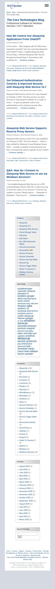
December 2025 (25, 491)
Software (22, 431)
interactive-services (25, 345)
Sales (21, 402)
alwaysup (36, 66)
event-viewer (24, 301)
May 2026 (23, 476)
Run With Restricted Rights (27, 242)
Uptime (22, 446)
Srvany (22, 434)
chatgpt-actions (16, 70)
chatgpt (9, 70)
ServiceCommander (27, 247)
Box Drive (23, 377)
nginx (16, 160)
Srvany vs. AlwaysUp (22, 555)
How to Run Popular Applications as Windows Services (24, 557)
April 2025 (23, 516)
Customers (23, 383)
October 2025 (24, 498)
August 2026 (24, 466)
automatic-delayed (26, 291)
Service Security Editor (28, 259)
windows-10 (23, 308)
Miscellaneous (25, 392)
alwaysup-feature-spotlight (26, 317)
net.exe (34, 303)
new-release (28, 116)
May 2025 (23, 513)
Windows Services (26, 452)
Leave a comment (33, 70)
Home (9, 12)
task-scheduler (24, 347)
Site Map (46, 551)
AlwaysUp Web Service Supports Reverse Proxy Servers (27, 130)
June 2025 (23, 510)
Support (22, 437)
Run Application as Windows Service (17, 553)
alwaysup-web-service (40, 113)
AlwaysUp (23, 223)
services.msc (24, 303)
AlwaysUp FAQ (35, 555)
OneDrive (23, 399)
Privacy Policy (37, 551)
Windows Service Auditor (26, 273)
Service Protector (26, 253)
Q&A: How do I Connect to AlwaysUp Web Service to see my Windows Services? (27, 173)
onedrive (30, 335)
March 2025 (24, 519)
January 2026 (24, 488)
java (19, 344)
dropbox (22, 306)
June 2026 (23, 472)
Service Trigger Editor (28, 266)
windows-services (27, 322)
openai (24, 70)
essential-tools (29, 298)
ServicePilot (24, 250)
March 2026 (24, 482)
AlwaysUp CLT (25, 226)
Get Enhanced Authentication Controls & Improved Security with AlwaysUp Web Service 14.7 (26, 83)
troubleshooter (25, 288)
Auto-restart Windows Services (39, 553)
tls (39, 116)
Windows (23, 449)
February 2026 (25, 485)
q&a (29, 305)
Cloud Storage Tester (27, 232)
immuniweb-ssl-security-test (15, 116)
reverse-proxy (23, 160)
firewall (17, 203)
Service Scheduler (26, 256)
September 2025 (26, 501)
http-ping (22, 235)
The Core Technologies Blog (25, 19)
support (30, 328)
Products (14, 551)
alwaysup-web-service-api (23, 68)
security (35, 116)
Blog (13, 12)
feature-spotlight (25, 354)
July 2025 (23, 507)
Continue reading (28, 60)
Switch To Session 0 (27, 269)
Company (23, 380)
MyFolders (23, 238)
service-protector (27, 341)
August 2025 (24, 504)
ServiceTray (24, 263)
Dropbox (22, 386)
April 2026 (23, 479)
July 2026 (23, 469)
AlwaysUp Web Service (20, 66)
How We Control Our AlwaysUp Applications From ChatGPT (26, 37)
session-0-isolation (23, 294)
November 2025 (25, 494)
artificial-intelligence (38, 68)
